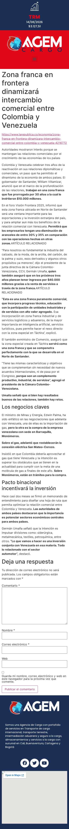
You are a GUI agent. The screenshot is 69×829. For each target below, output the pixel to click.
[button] (35, 59)
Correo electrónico (15, 644)
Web (5, 658)
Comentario (11, 585)
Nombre (8, 630)
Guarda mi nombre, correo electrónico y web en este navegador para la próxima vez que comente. (34, 679)
